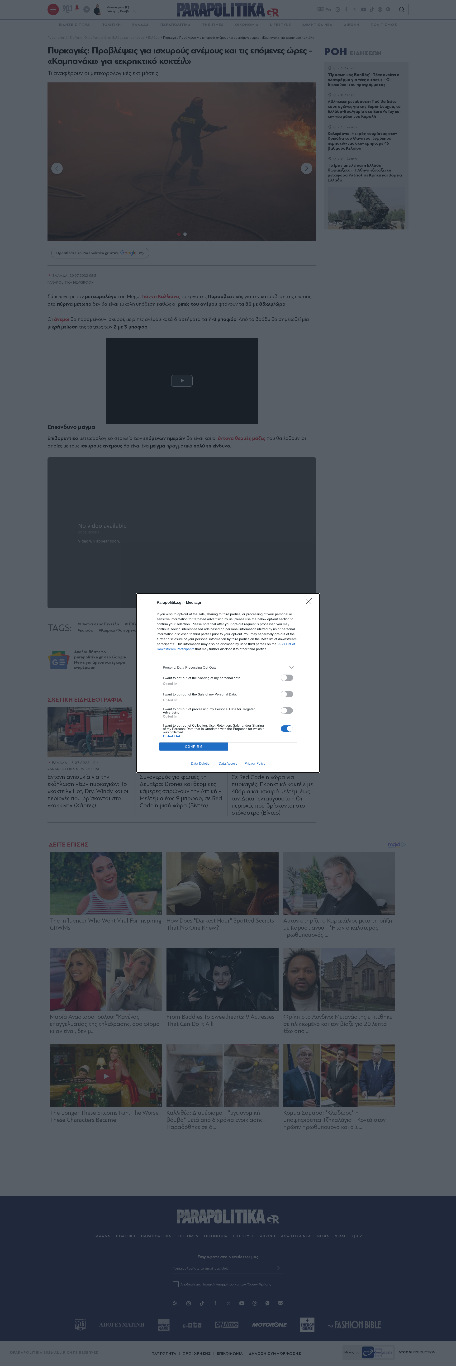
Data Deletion (201, 763)
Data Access (228, 763)
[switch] (287, 678)
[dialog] (228, 683)
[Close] (310, 602)
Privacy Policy (255, 763)
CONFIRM (194, 746)
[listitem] (228, 667)
